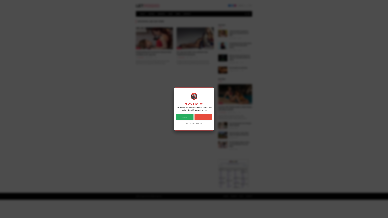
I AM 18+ (185, 117)
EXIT (203, 117)
